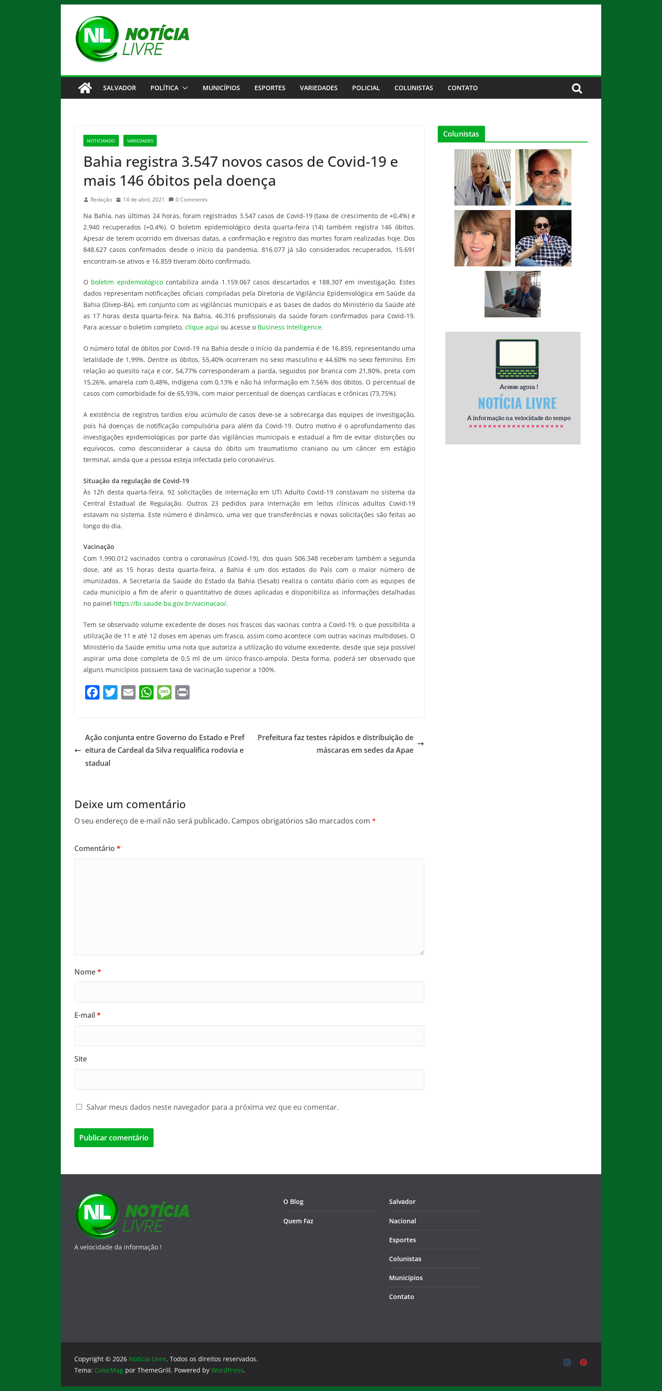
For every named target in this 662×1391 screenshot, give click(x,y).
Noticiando (101, 140)
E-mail (87, 1015)
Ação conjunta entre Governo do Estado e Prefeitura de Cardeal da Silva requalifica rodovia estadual (165, 750)
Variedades (319, 87)
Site (80, 1059)
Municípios (221, 87)
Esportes (270, 87)
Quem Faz (298, 1221)
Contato (401, 1296)
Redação (101, 199)
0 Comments (192, 199)
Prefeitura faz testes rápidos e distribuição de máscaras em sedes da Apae (335, 743)
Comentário (97, 848)
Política (164, 87)
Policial (366, 87)
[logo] (131, 1198)
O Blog (293, 1201)
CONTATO (463, 87)
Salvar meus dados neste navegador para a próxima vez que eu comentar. (212, 1107)
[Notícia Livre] (85, 88)
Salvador (119, 87)
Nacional (402, 1221)
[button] (183, 88)
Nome (87, 972)
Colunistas (413, 87)
